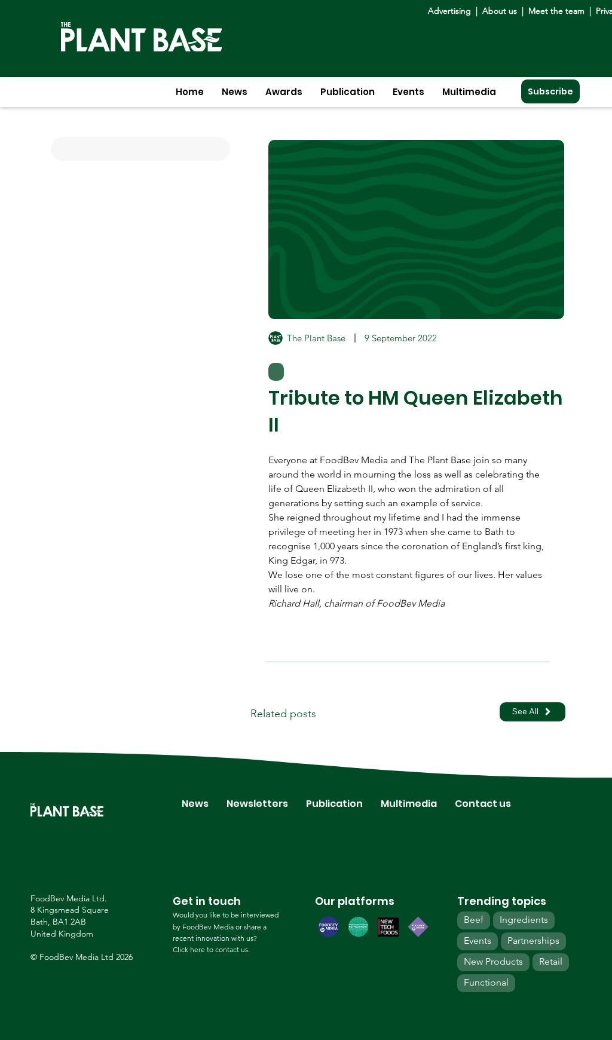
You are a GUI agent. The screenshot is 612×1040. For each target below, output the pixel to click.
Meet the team (556, 10)
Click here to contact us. (211, 949)
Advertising (452, 10)
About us (500, 10)
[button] (235, 91)
